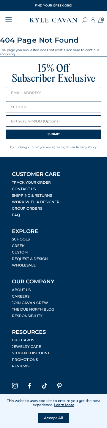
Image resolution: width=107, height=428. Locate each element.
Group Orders (27, 208)
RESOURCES (29, 332)
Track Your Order (31, 182)
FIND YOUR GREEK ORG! (53, 5)
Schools (21, 239)
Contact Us (24, 189)
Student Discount (31, 353)
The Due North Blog (33, 309)
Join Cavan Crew (30, 303)
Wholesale (24, 265)
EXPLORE (25, 231)
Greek (18, 246)
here (76, 50)
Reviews (20, 366)
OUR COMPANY (33, 281)
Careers (20, 296)
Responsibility (27, 316)
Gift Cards (23, 340)
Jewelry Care (26, 346)
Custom (20, 252)
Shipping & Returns (32, 195)
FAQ (16, 215)
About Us (21, 290)
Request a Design (30, 259)
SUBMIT (54, 134)
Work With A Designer (35, 202)
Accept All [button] (53, 418)
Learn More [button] (64, 405)
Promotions (25, 359)
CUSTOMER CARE (36, 174)
